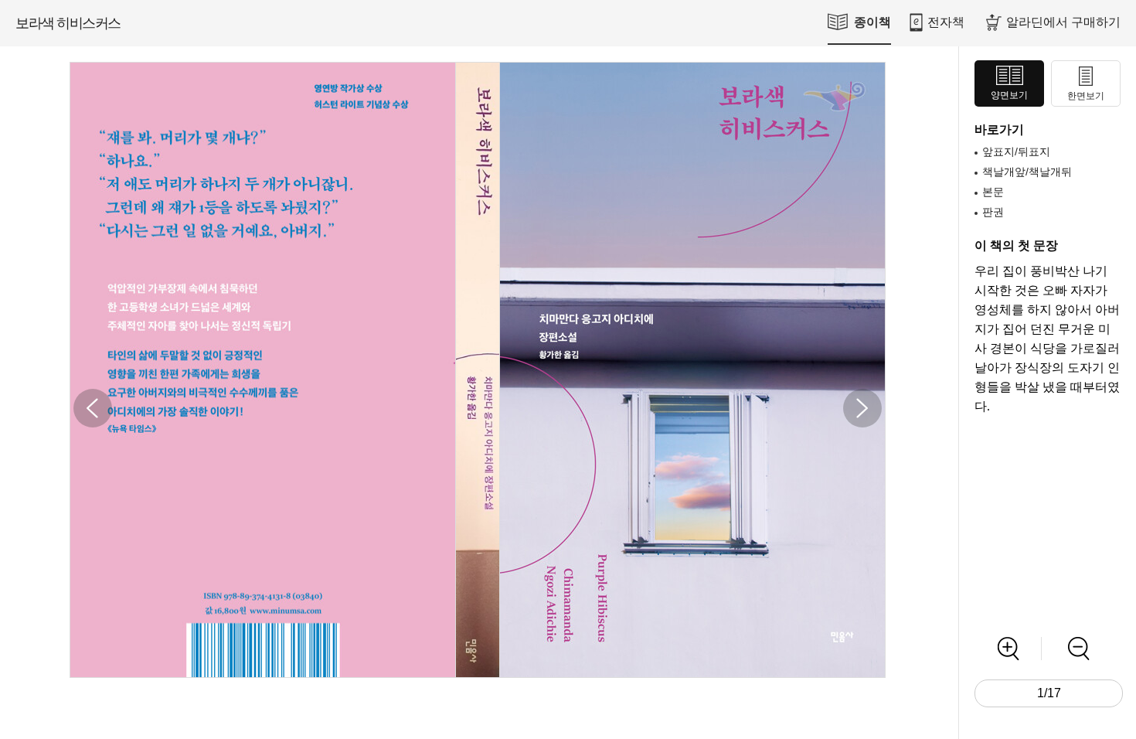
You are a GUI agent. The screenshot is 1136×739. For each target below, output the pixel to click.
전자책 (945, 22)
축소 (1078, 648)
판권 (993, 212)
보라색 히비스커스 (68, 23)
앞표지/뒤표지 (1016, 151)
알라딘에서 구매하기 (1063, 22)
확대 (1008, 648)
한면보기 (1085, 95)
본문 (993, 192)
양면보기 (1009, 95)
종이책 (872, 22)
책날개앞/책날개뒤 (1027, 171)
